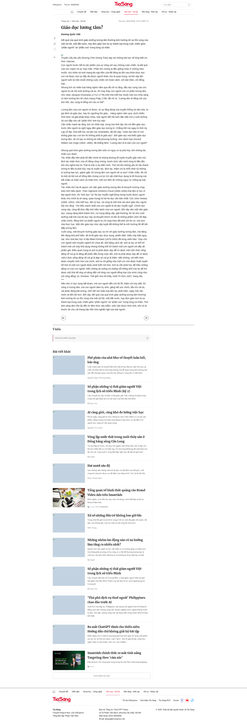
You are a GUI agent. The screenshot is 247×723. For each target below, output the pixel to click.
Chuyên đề (81, 12)
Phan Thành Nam (94, 478)
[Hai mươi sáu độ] (69, 473)
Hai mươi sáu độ (98, 465)
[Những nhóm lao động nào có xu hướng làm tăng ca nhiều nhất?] (69, 547)
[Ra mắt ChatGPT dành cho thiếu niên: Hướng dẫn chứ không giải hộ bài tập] (69, 634)
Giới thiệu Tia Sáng (148, 700)
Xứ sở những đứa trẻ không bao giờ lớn (114, 515)
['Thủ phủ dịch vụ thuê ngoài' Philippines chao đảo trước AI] (69, 605)
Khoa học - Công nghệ (110, 12)
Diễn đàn (94, 12)
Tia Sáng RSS (165, 700)
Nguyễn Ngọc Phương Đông (99, 378)
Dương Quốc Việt (70, 34)
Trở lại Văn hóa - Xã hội (65, 317)
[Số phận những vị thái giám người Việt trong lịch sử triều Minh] (69, 576)
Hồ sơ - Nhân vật (169, 12)
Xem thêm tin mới (102, 676)
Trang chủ (65, 21)
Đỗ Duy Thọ (92, 403)
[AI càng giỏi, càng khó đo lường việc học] (69, 419)
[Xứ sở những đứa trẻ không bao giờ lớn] (69, 523)
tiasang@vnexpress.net (115, 719)
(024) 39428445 (115, 716)
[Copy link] (55, 44)
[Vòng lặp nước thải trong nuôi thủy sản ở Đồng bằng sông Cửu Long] (69, 444)
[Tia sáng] (123, 5)
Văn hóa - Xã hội (79, 21)
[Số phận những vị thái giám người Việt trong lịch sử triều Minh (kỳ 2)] (69, 394)
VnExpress (57, 5)
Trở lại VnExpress (130, 700)
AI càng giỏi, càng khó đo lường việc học (115, 412)
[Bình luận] (55, 49)
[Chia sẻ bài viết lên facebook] (55, 38)
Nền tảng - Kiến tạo (150, 12)
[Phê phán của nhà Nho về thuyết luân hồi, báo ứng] (69, 365)
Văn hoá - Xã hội (131, 12)
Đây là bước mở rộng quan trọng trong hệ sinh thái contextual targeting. (117, 662)
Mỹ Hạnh (91, 457)
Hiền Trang (91, 528)
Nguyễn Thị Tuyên (94, 428)
